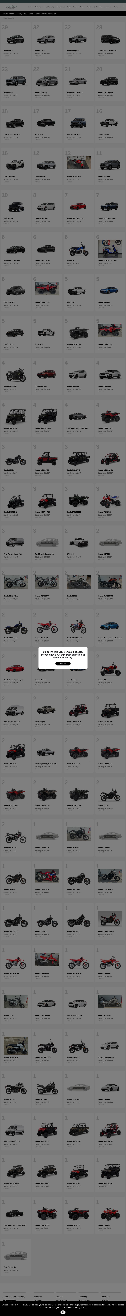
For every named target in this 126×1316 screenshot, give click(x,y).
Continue (63, 663)
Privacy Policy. (80, 1308)
